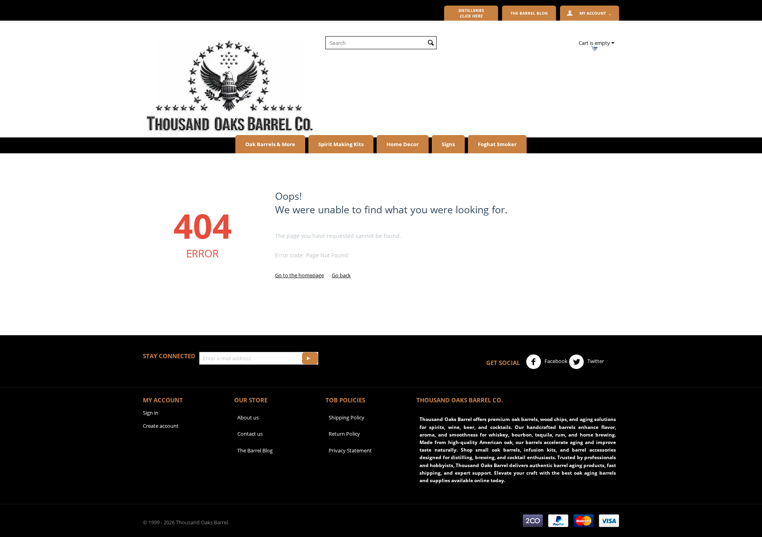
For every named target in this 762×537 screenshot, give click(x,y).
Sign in (150, 412)
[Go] (310, 358)
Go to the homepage (299, 275)
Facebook (555, 361)
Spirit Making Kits (341, 144)
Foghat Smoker (497, 144)
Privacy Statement (350, 450)
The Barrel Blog (255, 450)
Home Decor (403, 144)
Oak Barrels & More (270, 144)
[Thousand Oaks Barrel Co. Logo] (229, 85)
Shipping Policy (346, 417)
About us (248, 417)
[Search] (431, 43)
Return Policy (344, 433)
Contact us (250, 433)
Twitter (595, 361)
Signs (448, 144)
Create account (161, 425)
